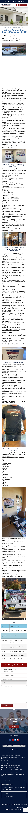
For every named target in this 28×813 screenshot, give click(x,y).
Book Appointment (19, 804)
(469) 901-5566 (12, 36)
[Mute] (22, 619)
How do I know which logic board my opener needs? (12, 772)
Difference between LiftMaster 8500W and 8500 (11, 769)
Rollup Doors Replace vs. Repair (8, 760)
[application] (14, 599)
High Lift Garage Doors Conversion (8, 763)
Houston (6, 793)
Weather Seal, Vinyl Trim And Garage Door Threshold (12, 752)
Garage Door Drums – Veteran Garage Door (10, 765)
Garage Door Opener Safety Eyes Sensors (10, 755)
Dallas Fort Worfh (8, 796)
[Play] (3, 619)
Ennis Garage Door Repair (17, 651)
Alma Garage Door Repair (17, 655)
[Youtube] (18, 740)
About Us (26, 807)
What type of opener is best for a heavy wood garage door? (12, 775)
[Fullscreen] (24, 619)
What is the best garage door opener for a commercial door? (13, 758)
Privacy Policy (8, 804)
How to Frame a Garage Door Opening (9, 767)
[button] (5, 1)
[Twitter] (15, 740)
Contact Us (13, 804)
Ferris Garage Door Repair (17, 659)
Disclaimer (26, 804)
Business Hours (8, 784)
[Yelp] (13, 740)
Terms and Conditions (19, 807)
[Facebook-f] (10, 740)
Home (5, 27)
